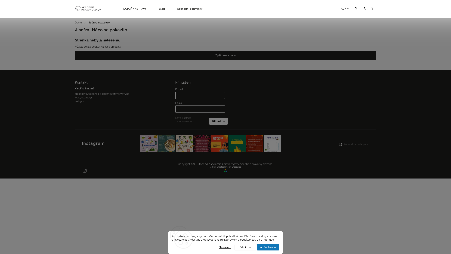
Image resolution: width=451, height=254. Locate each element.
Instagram (80, 101)
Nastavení (225, 247)
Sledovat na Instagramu (356, 144)
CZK (343, 8)
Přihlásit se (218, 121)
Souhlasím (270, 247)
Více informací (265, 239)
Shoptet (220, 167)
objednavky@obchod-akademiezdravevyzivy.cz (102, 93)
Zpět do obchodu (225, 55)
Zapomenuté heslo (184, 121)
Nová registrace (183, 118)
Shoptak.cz (236, 167)
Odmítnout (246, 247)
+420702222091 (83, 97)
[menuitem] (138, 9)
